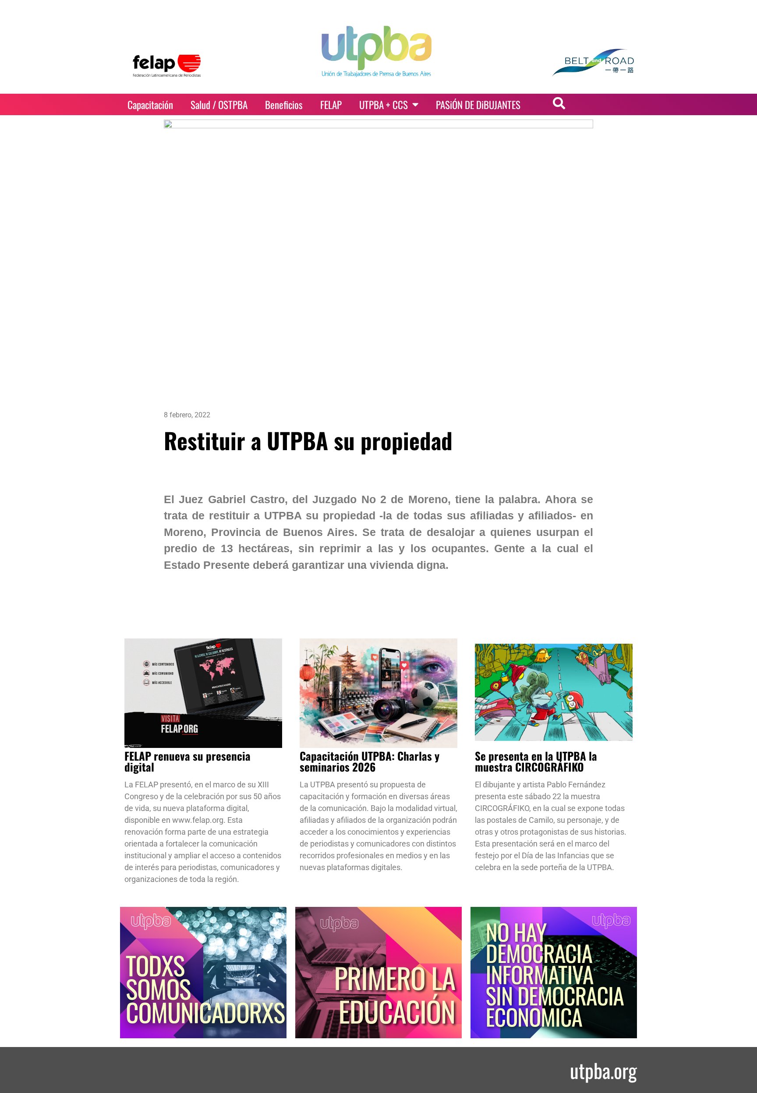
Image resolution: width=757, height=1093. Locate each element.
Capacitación (150, 104)
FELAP (331, 104)
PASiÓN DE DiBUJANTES (478, 104)
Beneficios (284, 104)
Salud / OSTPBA (219, 104)
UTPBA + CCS (383, 104)
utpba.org (603, 1070)
